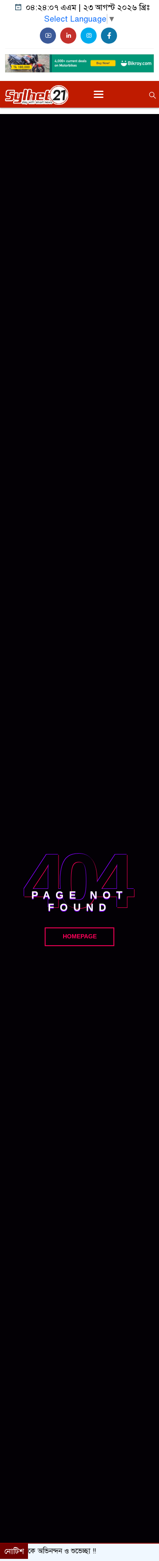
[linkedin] (68, 36)
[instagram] (89, 36)
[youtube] (48, 36)
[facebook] (109, 36)
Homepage (80, 936)
